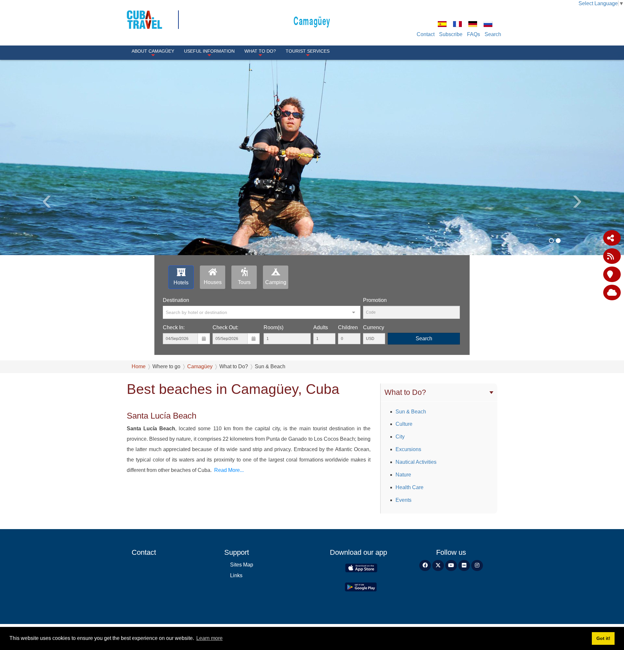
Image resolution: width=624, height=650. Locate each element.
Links (236, 575)
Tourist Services (308, 51)
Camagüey (312, 20)
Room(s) (273, 327)
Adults (320, 327)
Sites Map (241, 564)
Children (348, 327)
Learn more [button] (209, 638)
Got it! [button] (603, 638)
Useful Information (209, 51)
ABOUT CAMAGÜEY (153, 51)
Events (403, 500)
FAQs (473, 34)
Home (139, 366)
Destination (176, 300)
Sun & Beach (411, 411)
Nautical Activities (416, 462)
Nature (403, 474)
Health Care (409, 487)
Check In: (174, 327)
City (400, 436)
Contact (426, 34)
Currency (373, 327)
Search (493, 34)
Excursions (408, 449)
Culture (404, 424)
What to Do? (260, 51)
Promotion (375, 300)
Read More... (229, 470)
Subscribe (450, 34)
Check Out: (225, 327)
